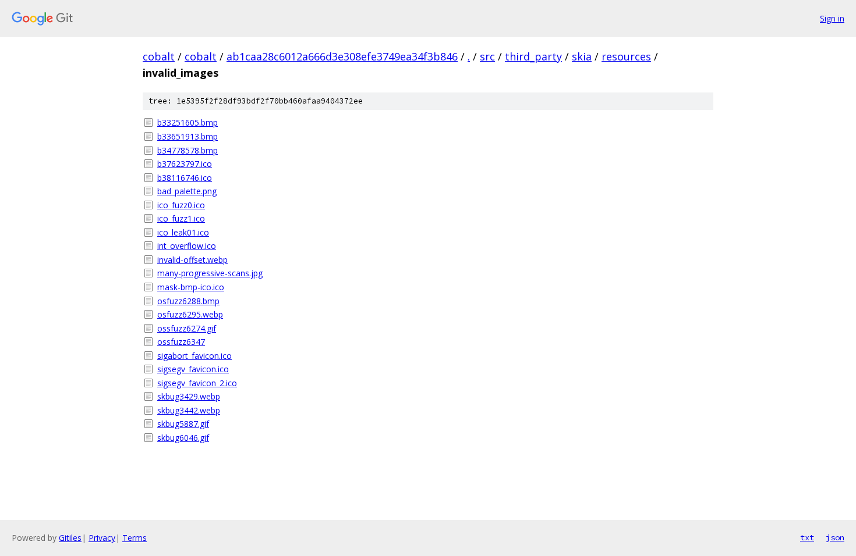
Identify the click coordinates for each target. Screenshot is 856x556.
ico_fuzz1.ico (181, 218)
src (487, 56)
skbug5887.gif (183, 423)
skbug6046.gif (183, 437)
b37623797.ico (184, 163)
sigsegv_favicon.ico (193, 369)
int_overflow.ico (186, 245)
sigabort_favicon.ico (194, 355)
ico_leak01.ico (183, 232)
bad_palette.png (187, 191)
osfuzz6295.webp (190, 314)
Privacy (102, 537)
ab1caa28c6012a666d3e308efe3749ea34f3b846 (342, 56)
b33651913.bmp (187, 136)
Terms (134, 537)
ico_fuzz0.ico (181, 205)
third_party (533, 56)
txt (807, 537)
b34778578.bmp (187, 150)
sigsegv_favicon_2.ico (197, 383)
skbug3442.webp (188, 410)
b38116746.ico (184, 177)
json (835, 537)
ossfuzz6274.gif (186, 328)
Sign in (832, 18)
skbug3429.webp (188, 396)
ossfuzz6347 (181, 341)
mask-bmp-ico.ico (190, 287)
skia (582, 56)
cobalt (159, 56)
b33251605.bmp (187, 122)
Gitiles (70, 537)
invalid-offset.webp (192, 259)
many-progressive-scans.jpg (210, 273)
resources (626, 56)
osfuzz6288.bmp (188, 300)
